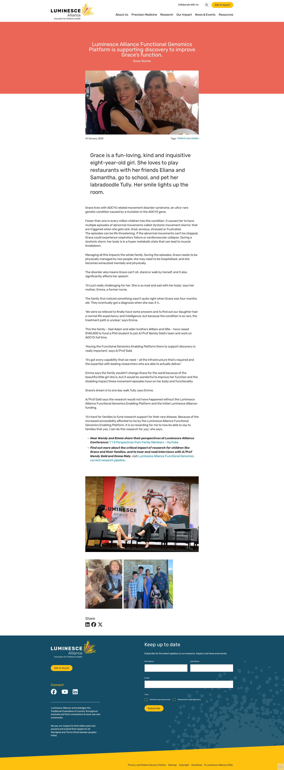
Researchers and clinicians (189, 699)
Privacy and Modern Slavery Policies (147, 765)
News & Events (205, 14)
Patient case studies (188, 138)
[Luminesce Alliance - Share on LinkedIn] (87, 624)
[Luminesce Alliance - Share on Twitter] (100, 624)
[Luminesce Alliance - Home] (72, 11)
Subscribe (154, 708)
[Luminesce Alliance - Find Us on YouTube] (65, 692)
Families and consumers (160, 699)
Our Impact (184, 14)
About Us (122, 14)
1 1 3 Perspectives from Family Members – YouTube (143, 442)
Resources (226, 14)
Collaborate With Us (188, 4)
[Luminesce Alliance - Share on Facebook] (93, 624)
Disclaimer (196, 765)
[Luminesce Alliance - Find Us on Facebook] (53, 692)
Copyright (184, 765)
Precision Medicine (144, 14)
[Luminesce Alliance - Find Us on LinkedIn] (75, 692)
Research (166, 14)
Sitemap (172, 765)
